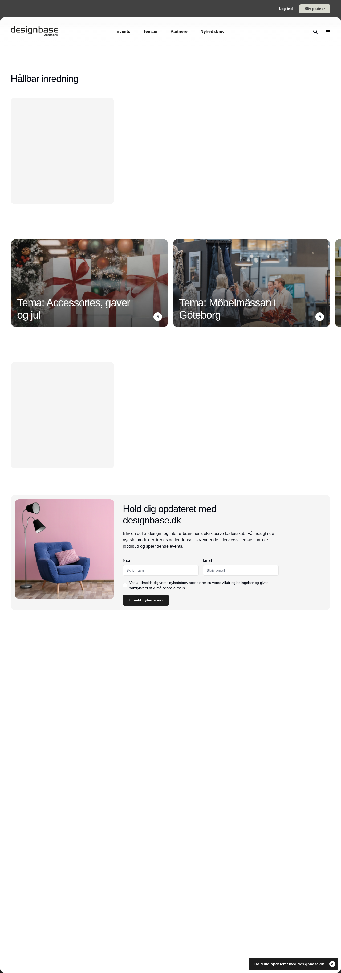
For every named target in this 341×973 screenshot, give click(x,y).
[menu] (328, 32)
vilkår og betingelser (238, 582)
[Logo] (34, 31)
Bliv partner (315, 8)
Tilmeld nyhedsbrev (145, 600)
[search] (315, 32)
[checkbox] (125, 585)
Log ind (286, 8)
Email (207, 560)
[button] (157, 316)
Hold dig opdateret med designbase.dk (289, 964)
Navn (127, 560)
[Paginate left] (15, 283)
